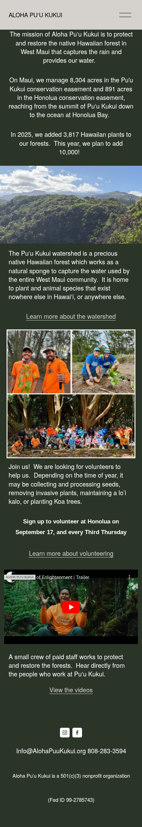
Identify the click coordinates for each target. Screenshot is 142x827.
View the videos (71, 689)
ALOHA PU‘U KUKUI (35, 14)
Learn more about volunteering (71, 553)
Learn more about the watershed (71, 316)
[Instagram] (65, 732)
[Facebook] (77, 732)
